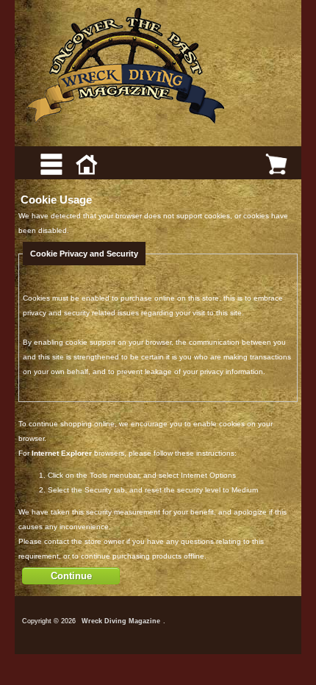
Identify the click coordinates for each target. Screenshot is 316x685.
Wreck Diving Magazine (121, 621)
